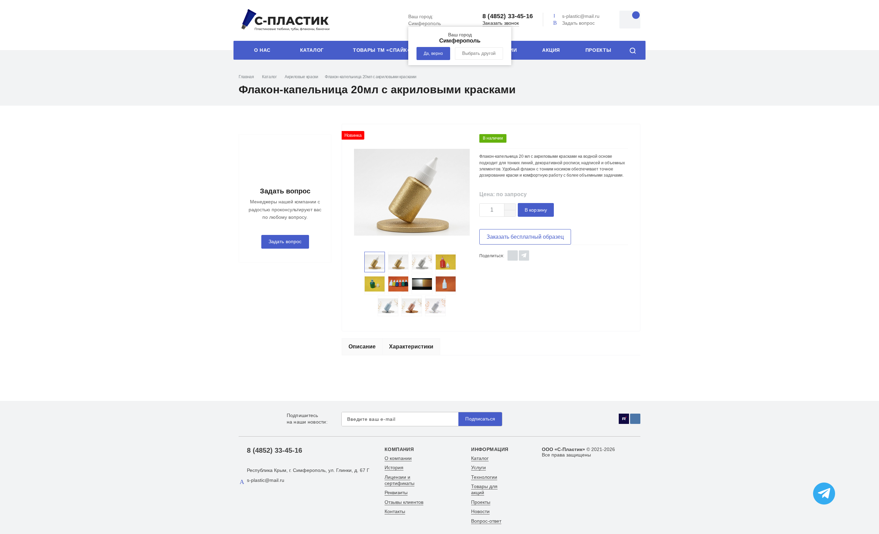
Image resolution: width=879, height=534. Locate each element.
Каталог (312, 50)
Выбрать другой (478, 53)
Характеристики (411, 346)
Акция (551, 50)
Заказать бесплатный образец (525, 237)
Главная (246, 76)
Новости (480, 511)
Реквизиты (396, 492)
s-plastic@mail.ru (581, 16)
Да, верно (433, 53)
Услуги (478, 467)
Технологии (484, 477)
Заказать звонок (500, 23)
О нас (262, 50)
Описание (362, 346)
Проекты (598, 50)
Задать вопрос (578, 23)
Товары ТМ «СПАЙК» (381, 50)
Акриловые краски (301, 76)
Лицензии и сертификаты (399, 480)
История (394, 467)
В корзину (536, 210)
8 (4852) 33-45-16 (507, 16)
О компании (398, 458)
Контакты (395, 511)
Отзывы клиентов (404, 502)
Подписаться (480, 419)
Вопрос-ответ (486, 521)
